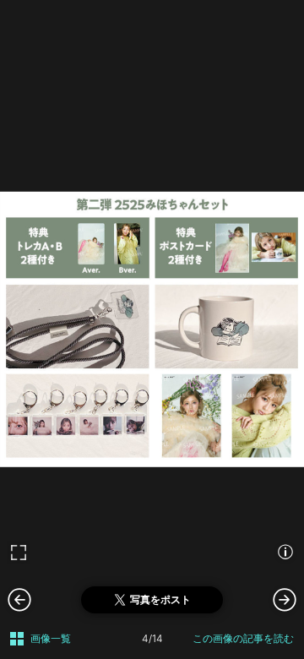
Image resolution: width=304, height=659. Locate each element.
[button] (284, 599)
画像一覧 (50, 638)
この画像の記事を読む (243, 638)
